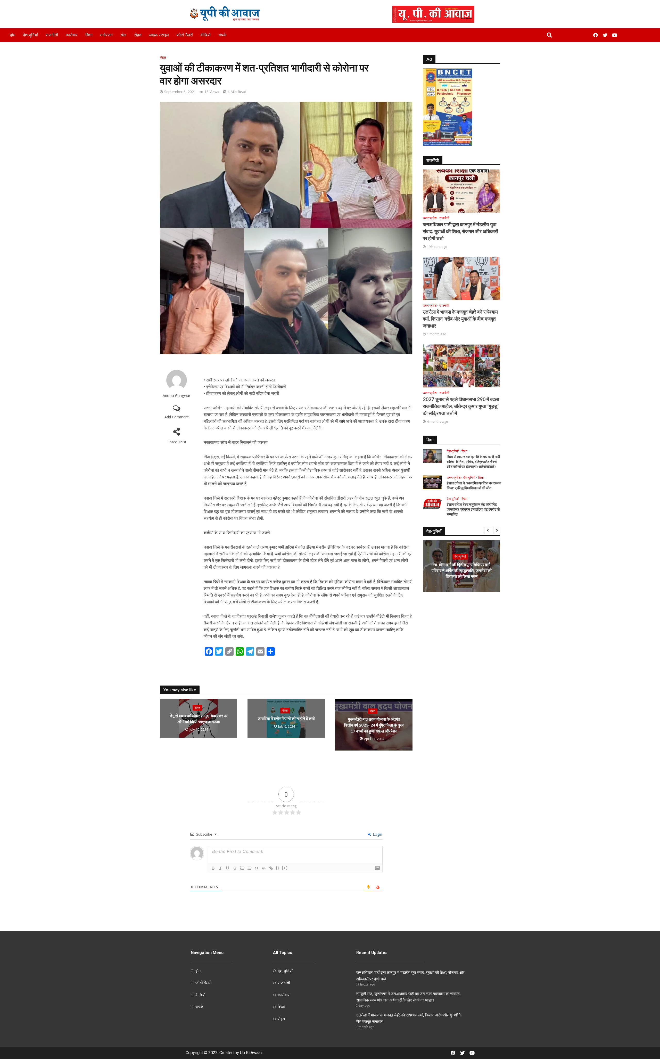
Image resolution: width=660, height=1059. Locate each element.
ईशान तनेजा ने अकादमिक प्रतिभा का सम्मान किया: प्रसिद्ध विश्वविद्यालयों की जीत (474, 485)
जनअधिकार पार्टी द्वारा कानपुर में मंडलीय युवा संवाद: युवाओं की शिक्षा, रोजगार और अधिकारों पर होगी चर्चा (460, 231)
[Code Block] (263, 868)
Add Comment (176, 416)
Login (377, 834)
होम (12, 34)
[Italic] (220, 868)
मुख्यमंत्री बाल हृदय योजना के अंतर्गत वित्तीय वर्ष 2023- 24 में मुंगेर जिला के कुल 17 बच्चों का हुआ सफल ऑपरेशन (374, 724)
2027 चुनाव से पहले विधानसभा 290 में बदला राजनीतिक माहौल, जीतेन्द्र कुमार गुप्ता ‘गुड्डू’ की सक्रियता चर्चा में (461, 406)
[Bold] (213, 868)
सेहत (137, 34)
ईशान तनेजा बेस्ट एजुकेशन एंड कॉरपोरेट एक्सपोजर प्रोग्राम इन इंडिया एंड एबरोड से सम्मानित (473, 509)
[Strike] (234, 868)
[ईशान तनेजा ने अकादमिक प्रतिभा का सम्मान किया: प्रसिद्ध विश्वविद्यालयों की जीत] (432, 481)
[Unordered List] (249, 868)
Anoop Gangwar (177, 395)
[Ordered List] (242, 868)
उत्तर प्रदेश (429, 218)
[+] (285, 868)
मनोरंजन (106, 34)
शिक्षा (89, 34)
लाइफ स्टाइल (159, 34)
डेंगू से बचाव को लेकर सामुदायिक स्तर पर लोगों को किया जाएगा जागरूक (199, 718)
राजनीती (52, 34)
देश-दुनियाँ (30, 34)
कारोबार (72, 34)
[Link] (271, 868)
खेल (123, 34)
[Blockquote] (256, 868)
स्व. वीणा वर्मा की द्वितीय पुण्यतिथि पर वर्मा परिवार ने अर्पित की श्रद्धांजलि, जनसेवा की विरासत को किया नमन (462, 570)
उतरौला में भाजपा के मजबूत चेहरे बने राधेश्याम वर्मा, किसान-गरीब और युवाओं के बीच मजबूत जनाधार (460, 319)
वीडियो (206, 34)
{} (277, 868)
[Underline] (227, 868)
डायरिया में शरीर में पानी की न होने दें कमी (286, 718)
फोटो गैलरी (185, 34)
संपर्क (222, 34)
